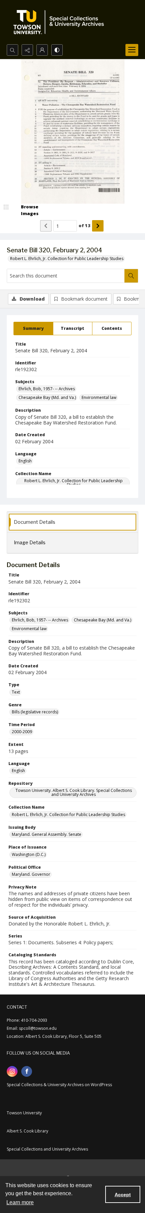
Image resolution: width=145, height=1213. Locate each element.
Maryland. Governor (31, 874)
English (25, 461)
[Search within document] (131, 276)
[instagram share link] (12, 1071)
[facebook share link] (26, 1071)
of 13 (84, 225)
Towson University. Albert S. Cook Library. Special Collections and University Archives (74, 792)
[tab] (33, 328)
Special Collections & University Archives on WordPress (59, 1085)
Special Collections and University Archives (47, 1149)
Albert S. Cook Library (27, 1131)
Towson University (24, 1113)
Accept (123, 1194)
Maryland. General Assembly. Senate (46, 834)
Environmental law (99, 397)
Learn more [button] (20, 1202)
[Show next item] (98, 226)
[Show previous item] (46, 226)
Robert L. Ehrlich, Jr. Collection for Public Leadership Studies (66, 258)
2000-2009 (22, 732)
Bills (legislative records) (35, 712)
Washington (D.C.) (29, 854)
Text (16, 692)
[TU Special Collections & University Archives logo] (61, 22)
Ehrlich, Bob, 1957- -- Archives (47, 389)
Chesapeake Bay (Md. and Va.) (47, 397)
